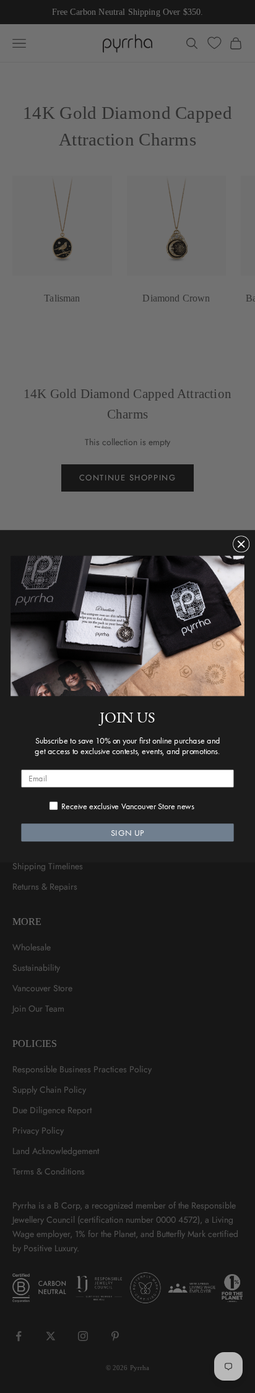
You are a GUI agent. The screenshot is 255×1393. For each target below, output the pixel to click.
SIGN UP (127, 832)
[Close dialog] (241, 544)
